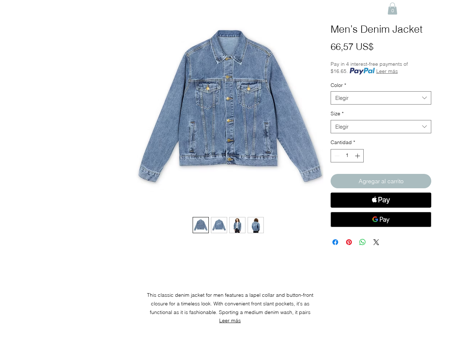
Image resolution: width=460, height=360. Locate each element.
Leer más (387, 71)
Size (337, 113)
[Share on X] (376, 242)
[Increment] (358, 155)
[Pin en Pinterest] (349, 242)
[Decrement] (336, 155)
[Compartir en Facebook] (335, 242)
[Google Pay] (381, 219)
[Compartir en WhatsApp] (362, 242)
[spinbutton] (347, 155)
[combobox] (381, 98)
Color (338, 85)
